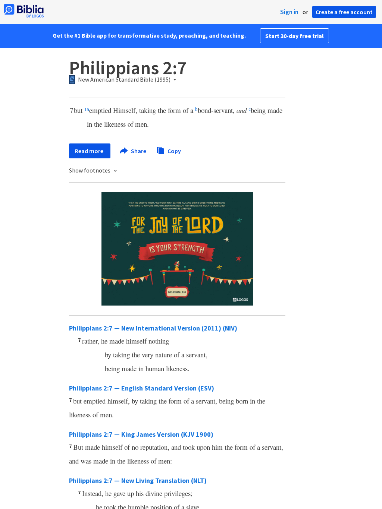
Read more (89, 151)
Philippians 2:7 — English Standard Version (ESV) (141, 388)
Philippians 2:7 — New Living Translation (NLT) (138, 480)
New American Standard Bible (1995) (124, 79)
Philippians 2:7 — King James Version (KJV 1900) (141, 434)
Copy (173, 150)
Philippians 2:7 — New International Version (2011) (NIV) (153, 328)
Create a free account (344, 12)
